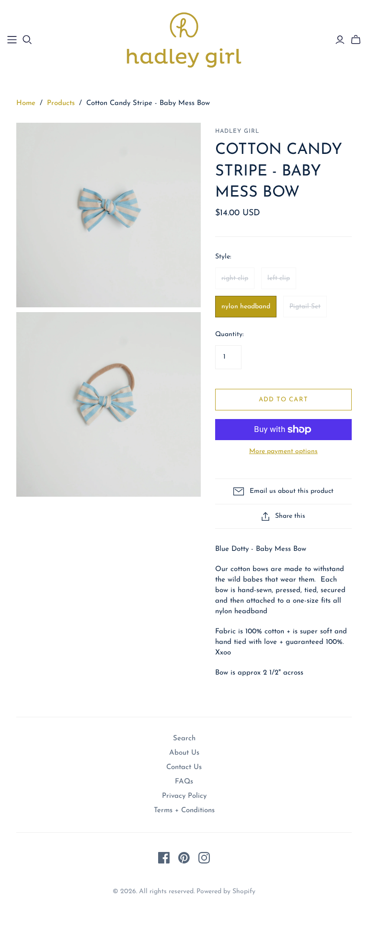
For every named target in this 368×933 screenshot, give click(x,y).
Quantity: (229, 334)
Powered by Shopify (225, 891)
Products (61, 103)
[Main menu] (12, 40)
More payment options (283, 451)
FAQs (184, 781)
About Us (184, 753)
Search (184, 738)
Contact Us (184, 767)
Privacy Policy (184, 796)
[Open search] (27, 40)
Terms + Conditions (184, 810)
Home (25, 103)
